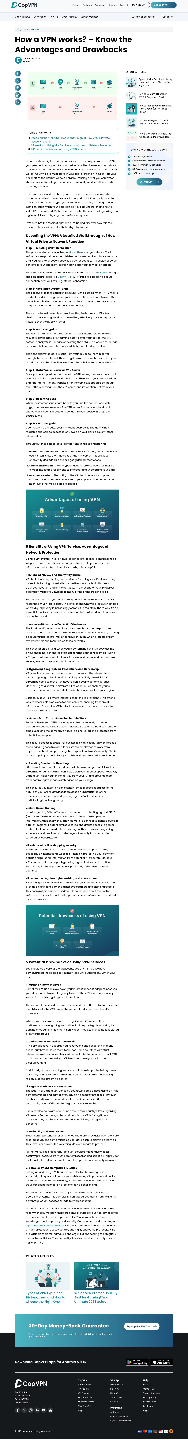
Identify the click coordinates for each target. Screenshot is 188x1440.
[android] (137, 1362)
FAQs (145, 1384)
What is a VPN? (85, 1384)
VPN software (77, 252)
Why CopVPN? (84, 1406)
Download (100, 5)
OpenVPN (63, 277)
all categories (145, 17)
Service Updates (89, 16)
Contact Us (148, 1389)
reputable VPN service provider (45, 1225)
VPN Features (84, 1389)
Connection (40, 16)
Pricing (76, 5)
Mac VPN (114, 1389)
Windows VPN (116, 1384)
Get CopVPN (160, 4)
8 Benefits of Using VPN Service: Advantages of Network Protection (71, 145)
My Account (138, 4)
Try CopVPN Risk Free (138, 1326)
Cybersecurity (69, 16)
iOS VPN (114, 1401)
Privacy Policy (149, 1397)
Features (87, 5)
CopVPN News (22, 16)
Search (169, 17)
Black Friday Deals (119, 1416)
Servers (112, 5)
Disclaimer (148, 1406)
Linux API (114, 1393)
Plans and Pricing (86, 1401)
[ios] (161, 1362)
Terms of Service (151, 1393)
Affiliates (114, 1412)
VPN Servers (83, 1393)
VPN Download (85, 1397)
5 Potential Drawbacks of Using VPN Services (58, 149)
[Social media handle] (18, 1410)
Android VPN (116, 1397)
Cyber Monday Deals (120, 1420)
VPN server (101, 272)
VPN (37, 29)
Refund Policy (149, 1401)
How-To (54, 16)
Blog (122, 5)
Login (145, 1410)
